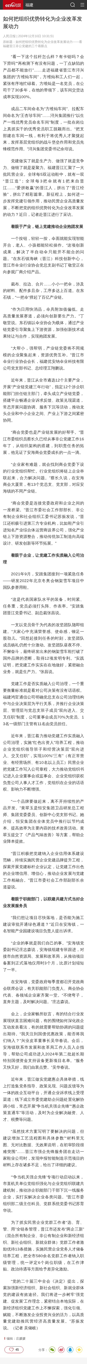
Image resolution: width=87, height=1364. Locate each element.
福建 (29, 5)
